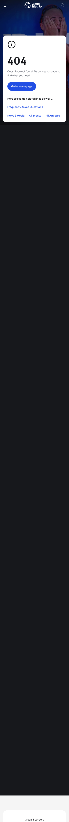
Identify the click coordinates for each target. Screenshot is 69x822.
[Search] (62, 5)
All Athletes (53, 115)
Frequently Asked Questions (25, 107)
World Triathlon (33, 5)
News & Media (15, 115)
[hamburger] (6, 5)
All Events (35, 115)
